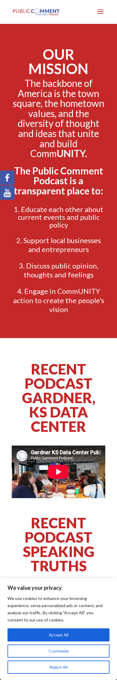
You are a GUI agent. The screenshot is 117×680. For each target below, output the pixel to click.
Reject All (59, 667)
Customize (59, 650)
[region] (58, 629)
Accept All (58, 634)
